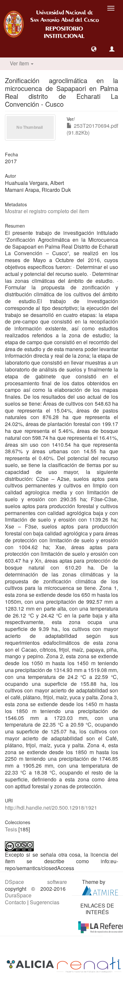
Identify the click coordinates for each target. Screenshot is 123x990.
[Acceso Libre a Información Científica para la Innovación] (31, 964)
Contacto (15, 902)
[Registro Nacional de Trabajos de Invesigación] (89, 964)
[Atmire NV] (100, 889)
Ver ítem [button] (20, 63)
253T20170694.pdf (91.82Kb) (92, 129)
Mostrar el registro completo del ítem (47, 211)
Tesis (11, 829)
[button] (94, 49)
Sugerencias (44, 902)
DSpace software (36, 882)
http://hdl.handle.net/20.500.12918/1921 (51, 807)
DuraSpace (18, 895)
